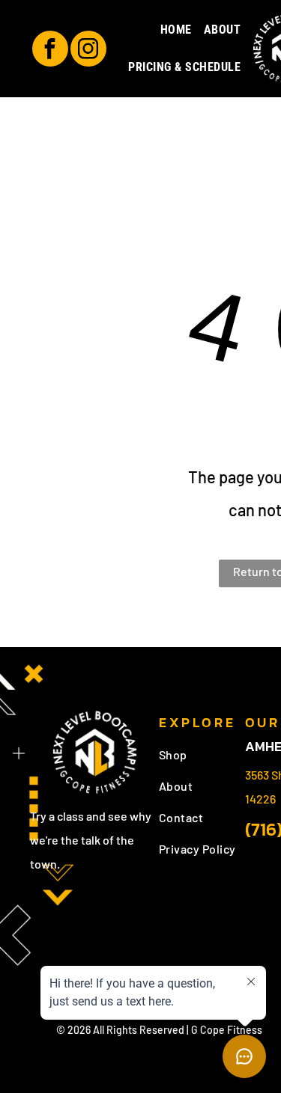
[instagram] (88, 50)
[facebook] (50, 50)
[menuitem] (176, 30)
